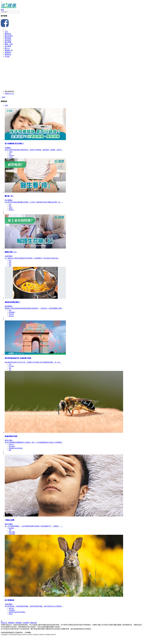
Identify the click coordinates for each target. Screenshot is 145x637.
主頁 (6, 32)
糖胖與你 (8, 54)
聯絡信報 (33, 623)
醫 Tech (7, 48)
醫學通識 (8, 38)
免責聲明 (26, 623)
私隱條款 (19, 623)
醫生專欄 (8, 42)
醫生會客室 (9, 36)
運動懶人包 (9, 50)
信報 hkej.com (9, 93)
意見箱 (7, 56)
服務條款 (11, 623)
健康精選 (8, 40)
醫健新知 (8, 34)
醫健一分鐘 (9, 44)
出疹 (6, 105)
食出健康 (8, 46)
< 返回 (3, 97)
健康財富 (8, 52)
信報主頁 (4, 623)
